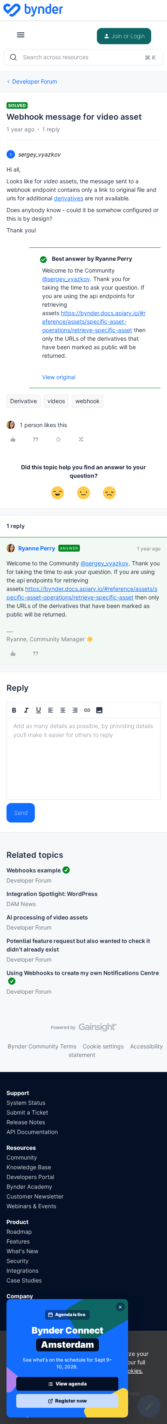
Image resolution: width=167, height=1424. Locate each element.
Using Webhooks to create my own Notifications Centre (82, 972)
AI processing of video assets (47, 917)
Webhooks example (33, 870)
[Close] (120, 1306)
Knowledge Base (28, 1167)
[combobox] (83, 57)
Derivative (23, 400)
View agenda (71, 1384)
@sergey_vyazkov (66, 278)
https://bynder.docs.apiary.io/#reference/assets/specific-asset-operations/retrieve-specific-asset (94, 321)
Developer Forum (34, 81)
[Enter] (13, 57)
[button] (21, 37)
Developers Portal (30, 1177)
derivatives (68, 198)
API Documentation (32, 1132)
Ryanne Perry (36, 548)
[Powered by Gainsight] (83, 1029)
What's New (22, 1251)
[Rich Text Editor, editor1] (83, 758)
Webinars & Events (31, 1206)
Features (18, 1241)
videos (56, 400)
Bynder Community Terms (42, 1046)
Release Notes (25, 1122)
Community (21, 1157)
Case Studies (24, 1280)
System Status (25, 1103)
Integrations (22, 1270)
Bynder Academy (29, 1186)
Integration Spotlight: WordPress (52, 893)
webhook (87, 400)
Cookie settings (103, 1046)
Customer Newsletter (35, 1196)
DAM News (21, 903)
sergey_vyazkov (39, 154)
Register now (71, 1401)
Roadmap (19, 1232)
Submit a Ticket (27, 1112)
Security (17, 1261)
